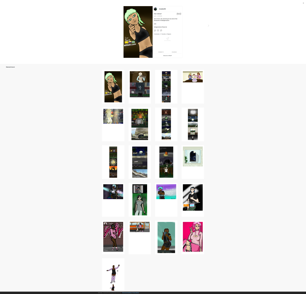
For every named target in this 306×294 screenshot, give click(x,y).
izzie (155, 23)
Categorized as (160, 27)
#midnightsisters (164, 20)
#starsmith (157, 20)
